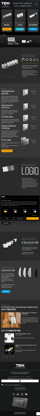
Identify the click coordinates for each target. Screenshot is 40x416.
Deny (7, 218)
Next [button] (38, 41)
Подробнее (6, 29)
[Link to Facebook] (13, 394)
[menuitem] (15, 3)
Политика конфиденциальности (20, 413)
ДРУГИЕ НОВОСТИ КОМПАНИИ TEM (8, 356)
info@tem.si (25, 373)
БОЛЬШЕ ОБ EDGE (7, 150)
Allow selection (20, 218)
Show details (34, 215)
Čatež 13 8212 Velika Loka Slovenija (23, 372)
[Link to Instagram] (22, 394)
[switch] (15, 211)
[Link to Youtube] (26, 394)
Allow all (32, 218)
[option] (20, 41)
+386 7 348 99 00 (17, 373)
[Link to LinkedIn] (18, 394)
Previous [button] (2, 41)
